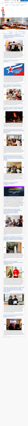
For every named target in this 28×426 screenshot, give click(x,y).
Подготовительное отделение (18, 5)
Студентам (12, 2)
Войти (26, 0)
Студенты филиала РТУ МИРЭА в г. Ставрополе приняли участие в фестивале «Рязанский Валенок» (13, 36)
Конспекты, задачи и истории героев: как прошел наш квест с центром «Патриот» (13, 108)
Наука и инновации (14, 5)
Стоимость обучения (22, 5)
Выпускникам (19, 2)
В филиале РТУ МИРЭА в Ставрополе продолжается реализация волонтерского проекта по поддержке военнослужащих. (13, 238)
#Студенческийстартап (12, 196)
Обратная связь (23, 0)
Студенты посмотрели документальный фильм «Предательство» (13, 315)
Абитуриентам (6, 2)
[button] (2, 23)
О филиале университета (7, 5)
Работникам (25, 2)
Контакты (26, 4)
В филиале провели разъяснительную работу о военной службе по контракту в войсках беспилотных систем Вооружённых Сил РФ (13, 157)
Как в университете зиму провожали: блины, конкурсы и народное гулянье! (12, 85)
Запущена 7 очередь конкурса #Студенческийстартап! (10, 183)
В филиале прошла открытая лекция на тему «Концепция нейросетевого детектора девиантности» (13, 131)
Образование (11, 4)
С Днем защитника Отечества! (10, 60)
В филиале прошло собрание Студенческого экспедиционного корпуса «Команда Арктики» (13, 262)
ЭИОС (15, 2)
